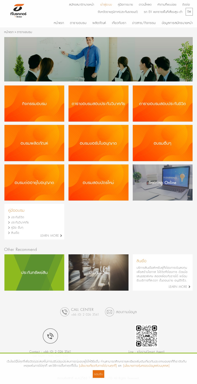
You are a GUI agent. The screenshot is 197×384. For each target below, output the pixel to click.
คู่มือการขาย (125, 4)
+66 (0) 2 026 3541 (85, 314)
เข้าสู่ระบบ (106, 4)
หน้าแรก (59, 23)
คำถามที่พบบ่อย (167, 4)
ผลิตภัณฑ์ (99, 23)
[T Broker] (18, 10)
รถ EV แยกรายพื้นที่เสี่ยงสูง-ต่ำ (163, 11)
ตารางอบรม (78, 23)
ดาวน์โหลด (145, 4)
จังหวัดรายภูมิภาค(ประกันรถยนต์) (118, 11)
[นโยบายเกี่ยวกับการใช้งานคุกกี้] (98, 365)
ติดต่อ (186, 4)
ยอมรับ (98, 374)
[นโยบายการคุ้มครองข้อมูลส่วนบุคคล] (146, 365)
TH (189, 11)
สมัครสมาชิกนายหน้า (81, 4)
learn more (50, 235)
